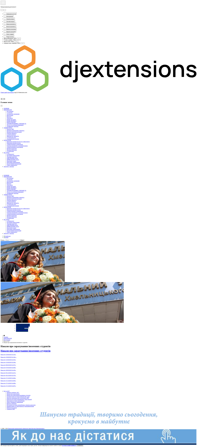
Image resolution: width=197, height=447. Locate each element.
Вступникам (10, 111)
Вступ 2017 (7, 391)
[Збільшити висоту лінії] (17, 41)
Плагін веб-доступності (7, 92)
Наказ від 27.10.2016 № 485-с (8, 380)
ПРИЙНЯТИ (80, 445)
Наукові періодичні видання (14, 132)
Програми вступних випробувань (15, 400)
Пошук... (3, 240)
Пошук (22, 240)
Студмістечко (10, 151)
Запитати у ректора (9, 166)
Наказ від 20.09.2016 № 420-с (8, 370)
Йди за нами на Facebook (22, 325)
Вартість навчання (11, 403)
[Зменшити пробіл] (21, 43)
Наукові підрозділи (12, 148)
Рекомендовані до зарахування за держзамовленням (20, 406)
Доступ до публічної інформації (15, 125)
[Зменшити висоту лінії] (15, 41)
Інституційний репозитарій (14, 163)
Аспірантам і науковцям (13, 114)
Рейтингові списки (12, 407)
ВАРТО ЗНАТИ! (11, 122)
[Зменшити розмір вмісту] (18, 38)
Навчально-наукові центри (14, 143)
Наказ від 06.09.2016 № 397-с (8, 365)
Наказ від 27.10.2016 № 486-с (8, 383)
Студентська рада (11, 137)
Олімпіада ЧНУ (11, 409)
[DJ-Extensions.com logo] (98, 91)
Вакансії (9, 116)
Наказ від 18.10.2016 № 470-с (8, 375)
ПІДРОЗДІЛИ (7, 140)
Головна (6, 337)
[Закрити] (5, 10)
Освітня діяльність (11, 133)
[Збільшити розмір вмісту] (20, 38)
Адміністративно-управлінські (15, 144)
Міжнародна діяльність (13, 136)
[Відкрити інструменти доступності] (3, 3)
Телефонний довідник (12, 126)
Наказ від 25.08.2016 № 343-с (8, 354)
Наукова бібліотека (12, 150)
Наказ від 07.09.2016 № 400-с (8, 367)
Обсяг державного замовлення (15, 402)
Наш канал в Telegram (21, 330)
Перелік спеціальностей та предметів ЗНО (18, 398)
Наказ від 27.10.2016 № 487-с (8, 386)
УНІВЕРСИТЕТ (8, 127)
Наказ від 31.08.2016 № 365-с (8, 359)
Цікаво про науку (11, 119)
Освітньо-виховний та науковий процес (17, 145)
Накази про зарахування (13, 394)
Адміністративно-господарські (15, 147)
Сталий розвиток (11, 134)
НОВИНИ (6, 108)
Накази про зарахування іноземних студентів (25, 350)
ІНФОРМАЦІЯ (8, 109)
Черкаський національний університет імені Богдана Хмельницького (26, 428)
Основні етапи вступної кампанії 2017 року (18, 396)
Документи (10, 118)
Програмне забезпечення (13, 162)
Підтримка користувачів (13, 155)
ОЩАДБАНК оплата (12, 158)
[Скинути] (2, 10)
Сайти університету (12, 165)
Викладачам (10, 115)
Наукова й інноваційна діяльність (15, 130)
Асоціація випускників (13, 139)
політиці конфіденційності (69, 445)
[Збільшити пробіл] (24, 43)
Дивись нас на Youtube (22, 327)
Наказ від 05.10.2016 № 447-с (8, 372)
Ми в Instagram (20, 328)
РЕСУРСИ (6, 152)
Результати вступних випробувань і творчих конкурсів (21, 405)
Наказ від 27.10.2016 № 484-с (8, 378)
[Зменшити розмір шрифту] (17, 40)
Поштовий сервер (11, 161)
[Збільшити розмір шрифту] (19, 40)
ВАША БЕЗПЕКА (11, 121)
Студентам (9, 112)
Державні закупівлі (12, 157)
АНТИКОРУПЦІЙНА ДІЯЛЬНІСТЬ (16, 123)
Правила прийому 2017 (13, 392)
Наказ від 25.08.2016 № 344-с (9, 357)
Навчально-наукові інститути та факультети (18, 141)
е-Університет (10, 154)
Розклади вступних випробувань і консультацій (19, 399)
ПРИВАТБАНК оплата (13, 159)
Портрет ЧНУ (10, 129)
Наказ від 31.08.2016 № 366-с (8, 362)
